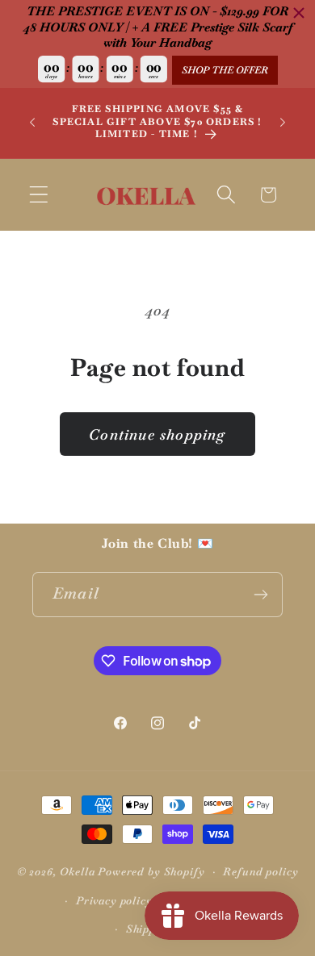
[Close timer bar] (298, 12)
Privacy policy (114, 901)
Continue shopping (157, 434)
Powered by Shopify (151, 872)
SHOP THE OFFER (225, 70)
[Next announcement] (282, 122)
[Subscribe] (260, 594)
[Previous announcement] (32, 122)
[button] (39, 194)
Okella (77, 872)
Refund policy (260, 872)
